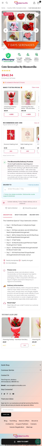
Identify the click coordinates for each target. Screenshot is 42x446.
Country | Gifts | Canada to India (16, 8)
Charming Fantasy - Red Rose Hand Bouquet (10, 107)
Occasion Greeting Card (11, 144)
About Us (34, 421)
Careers (33, 424)
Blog (5, 421)
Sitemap (29, 427)
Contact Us (10, 424)
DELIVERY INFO (34, 215)
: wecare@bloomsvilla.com (15, 385)
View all (36, 123)
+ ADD (11, 114)
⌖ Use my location (33, 185)
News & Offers (24, 421)
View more (35, 87)
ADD (11, 151)
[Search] (7, 3)
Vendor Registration (17, 427)
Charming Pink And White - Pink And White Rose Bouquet (28, 107)
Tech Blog (13, 421)
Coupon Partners (22, 424)
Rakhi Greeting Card (26, 144)
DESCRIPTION (7, 215)
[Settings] (34, 3)
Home (3, 8)
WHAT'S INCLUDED (21, 215)
